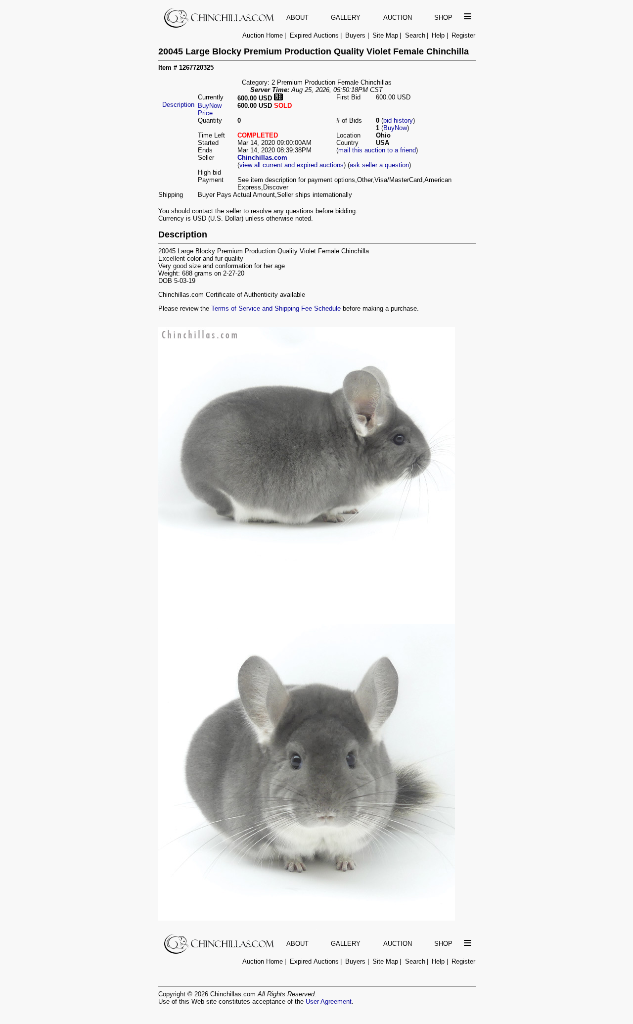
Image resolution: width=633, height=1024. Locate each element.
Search (415, 35)
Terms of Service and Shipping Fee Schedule (276, 308)
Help (438, 35)
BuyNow (395, 128)
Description (178, 104)
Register (463, 35)
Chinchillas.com (262, 157)
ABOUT (297, 17)
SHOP (443, 17)
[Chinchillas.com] (219, 25)
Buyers (355, 35)
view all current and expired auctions (291, 165)
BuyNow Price (210, 109)
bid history (398, 120)
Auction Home (262, 35)
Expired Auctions (314, 35)
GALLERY (346, 17)
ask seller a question (379, 165)
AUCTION (397, 17)
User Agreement (329, 1001)
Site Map (385, 35)
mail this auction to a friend (377, 150)
